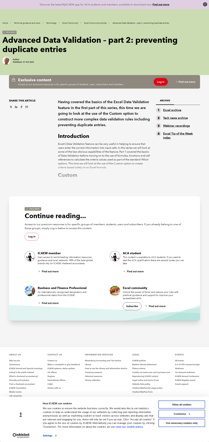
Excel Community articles (95, 23)
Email (27, 107)
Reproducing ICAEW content (145, 376)
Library (88, 364)
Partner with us (54, 388)
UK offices (52, 372)
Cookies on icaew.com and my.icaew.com (151, 372)
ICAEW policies (139, 360)
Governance (14, 364)
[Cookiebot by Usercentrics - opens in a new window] (21, 435)
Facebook (21, 107)
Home (5, 23)
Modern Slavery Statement (144, 364)
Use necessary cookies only (182, 423)
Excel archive (172, 110)
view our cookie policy (129, 426)
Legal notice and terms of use (145, 380)
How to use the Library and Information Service (106, 368)
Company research (93, 372)
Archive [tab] (165, 100)
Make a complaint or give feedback (64, 364)
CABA (50, 384)
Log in (160, 81)
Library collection (92, 380)
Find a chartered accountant (22, 384)
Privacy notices (138, 368)
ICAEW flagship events (185, 380)
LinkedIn (16, 107)
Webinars (179, 368)
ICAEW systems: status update (61, 368)
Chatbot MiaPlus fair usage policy (147, 388)
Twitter (11, 107)
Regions (51, 376)
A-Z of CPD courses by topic (187, 364)
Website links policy (141, 384)
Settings (47, 435)
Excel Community (70, 23)
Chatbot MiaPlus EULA (142, 392)
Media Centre (15, 392)
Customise (180, 413)
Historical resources (93, 376)
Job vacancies (15, 396)
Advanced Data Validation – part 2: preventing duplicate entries (141, 23)
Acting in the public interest (21, 372)
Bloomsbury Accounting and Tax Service (103, 360)
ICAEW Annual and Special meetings (25, 368)
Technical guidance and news (27, 23)
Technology (51, 23)
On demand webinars (185, 372)
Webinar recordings (176, 125)
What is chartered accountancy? (23, 376)
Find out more (161, 4)
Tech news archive (175, 118)
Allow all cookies (181, 404)
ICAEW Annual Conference (187, 376)
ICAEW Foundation (17, 388)
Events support (181, 384)
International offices (56, 380)
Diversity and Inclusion (19, 380)
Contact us (52, 360)
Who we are (14, 360)
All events (179, 360)
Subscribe (132, 306)
